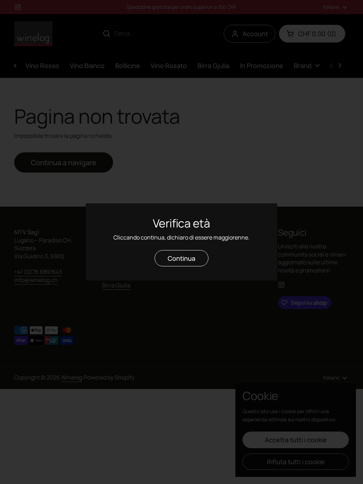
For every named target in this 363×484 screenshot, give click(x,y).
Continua (181, 258)
